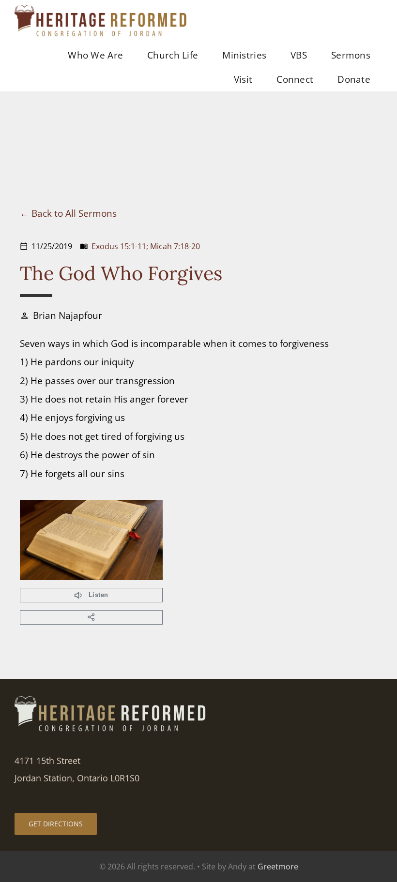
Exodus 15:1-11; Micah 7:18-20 (146, 246)
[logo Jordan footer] (111, 700)
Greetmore (278, 866)
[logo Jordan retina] (102, 9)
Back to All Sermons (74, 213)
